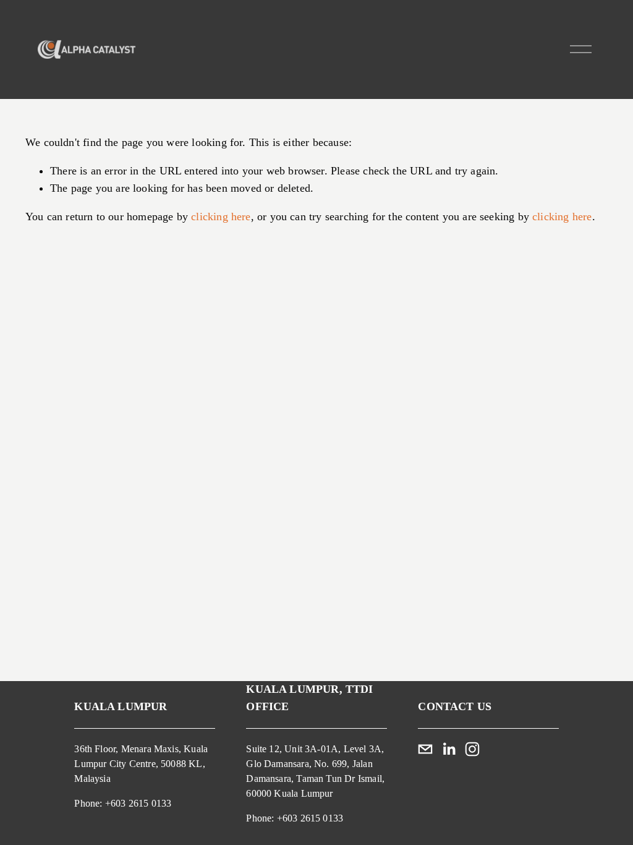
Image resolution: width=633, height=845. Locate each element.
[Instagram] (472, 749)
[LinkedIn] (448, 749)
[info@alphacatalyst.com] (425, 749)
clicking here (220, 216)
